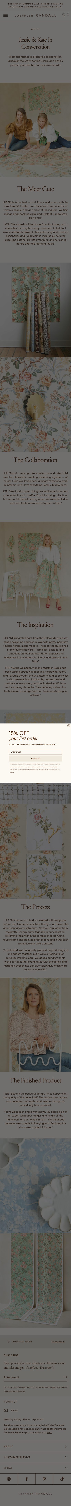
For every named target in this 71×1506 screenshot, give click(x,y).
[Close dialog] (68, 725)
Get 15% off (35, 758)
